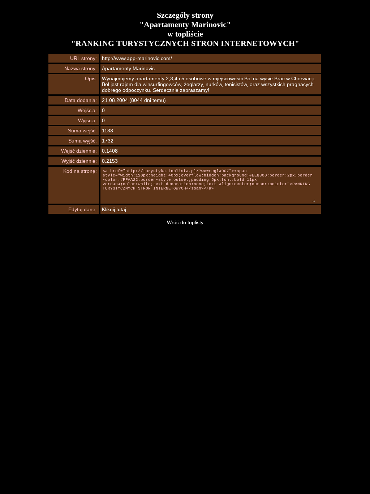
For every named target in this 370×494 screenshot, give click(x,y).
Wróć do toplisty (185, 222)
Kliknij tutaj (114, 209)
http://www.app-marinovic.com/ (137, 58)
